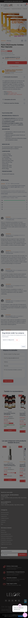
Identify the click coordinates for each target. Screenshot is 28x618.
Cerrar (23, 346)
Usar (17, 340)
